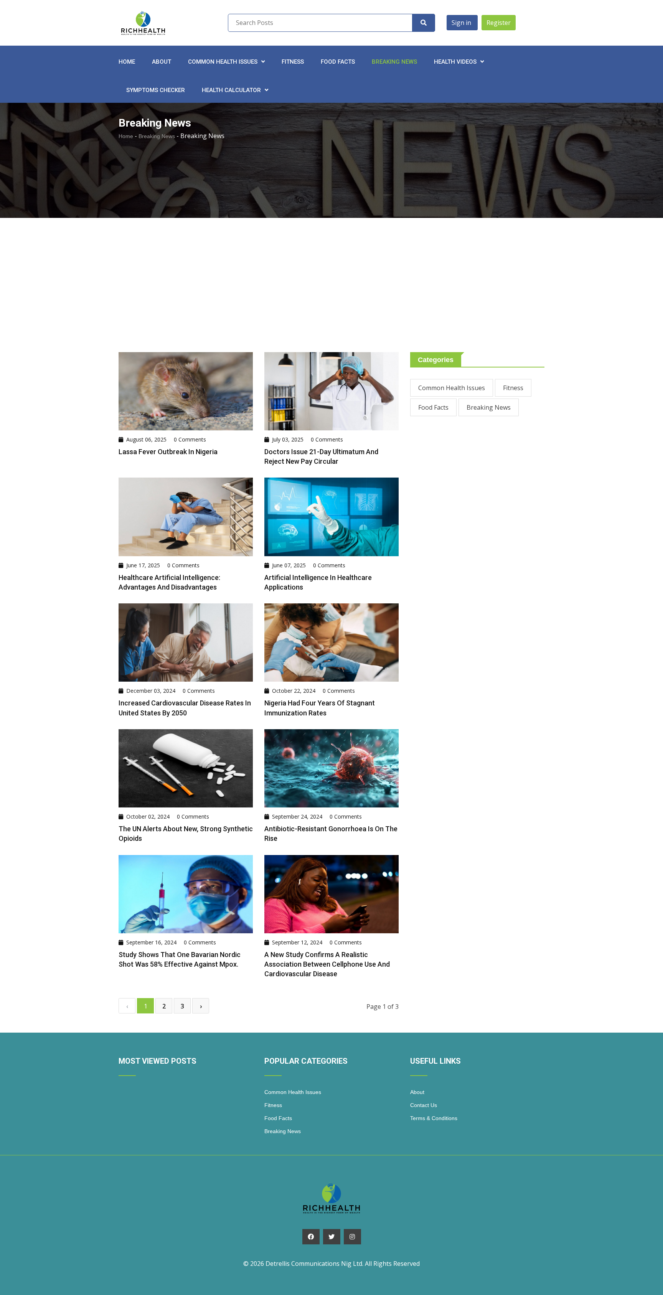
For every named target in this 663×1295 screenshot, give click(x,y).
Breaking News (394, 61)
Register (499, 22)
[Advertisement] (331, 294)
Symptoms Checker (155, 90)
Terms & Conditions (433, 1118)
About (161, 61)
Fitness (293, 61)
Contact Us (423, 1105)
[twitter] (331, 1236)
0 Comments (190, 439)
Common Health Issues (451, 388)
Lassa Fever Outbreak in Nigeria (168, 452)
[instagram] (352, 1236)
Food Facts (338, 61)
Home (127, 61)
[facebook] (311, 1236)
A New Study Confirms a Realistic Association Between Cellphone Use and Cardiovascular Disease (327, 964)
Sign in (462, 22)
